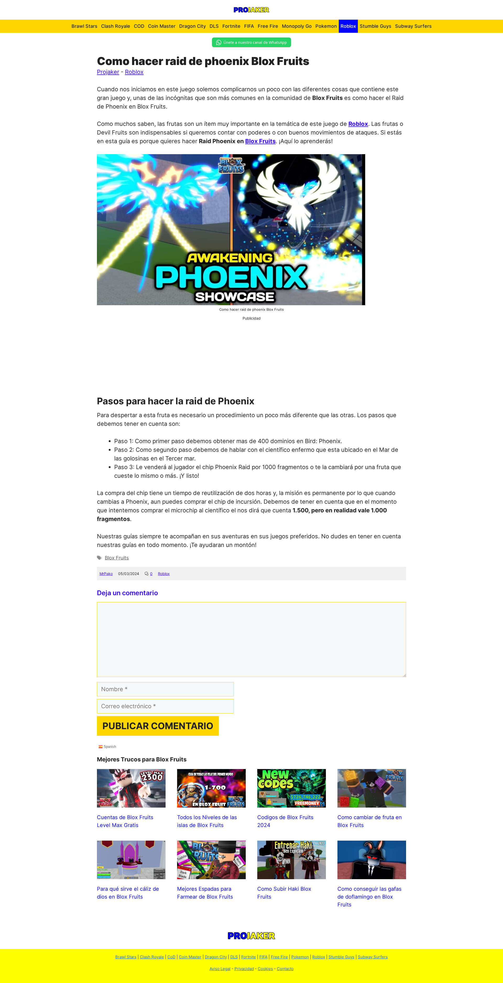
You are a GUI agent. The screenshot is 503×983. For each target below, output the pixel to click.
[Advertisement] (251, 357)
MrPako (106, 573)
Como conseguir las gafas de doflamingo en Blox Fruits (369, 897)
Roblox (348, 26)
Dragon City (192, 26)
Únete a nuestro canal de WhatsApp (255, 42)
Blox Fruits (260, 141)
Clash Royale (115, 26)
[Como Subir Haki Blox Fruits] (291, 874)
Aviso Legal (220, 968)
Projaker (108, 71)
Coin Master (162, 26)
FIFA (249, 26)
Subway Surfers (413, 26)
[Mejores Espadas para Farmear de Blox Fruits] (211, 874)
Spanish (109, 746)
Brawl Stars (84, 26)
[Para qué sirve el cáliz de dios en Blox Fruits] (131, 874)
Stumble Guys (375, 26)
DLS (214, 26)
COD (139, 26)
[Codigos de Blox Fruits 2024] (291, 803)
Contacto (285, 968)
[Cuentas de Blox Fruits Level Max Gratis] (131, 803)
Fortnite (231, 26)
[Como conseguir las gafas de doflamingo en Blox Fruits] (371, 874)
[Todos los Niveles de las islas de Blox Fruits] (211, 803)
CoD (171, 956)
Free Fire (268, 26)
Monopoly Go (297, 26)
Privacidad (244, 968)
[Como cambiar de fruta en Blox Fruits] (371, 803)
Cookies (265, 968)
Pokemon (326, 26)
